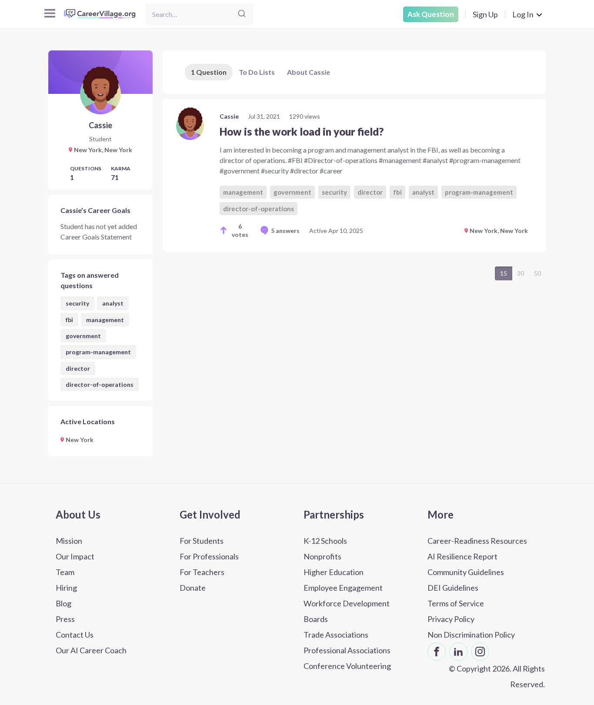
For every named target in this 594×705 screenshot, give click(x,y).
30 (520, 273)
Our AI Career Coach (91, 650)
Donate (193, 587)
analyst (112, 303)
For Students (202, 540)
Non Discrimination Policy (471, 634)
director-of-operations (99, 384)
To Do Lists (257, 72)
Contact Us (74, 634)
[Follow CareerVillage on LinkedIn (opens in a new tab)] (458, 651)
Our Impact (75, 556)
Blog (63, 603)
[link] (354, 175)
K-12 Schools (325, 540)
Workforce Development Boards (347, 611)
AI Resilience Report (462, 556)
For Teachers (202, 572)
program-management (98, 352)
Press (65, 619)
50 (537, 273)
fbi (69, 319)
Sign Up (485, 14)
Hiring (66, 587)
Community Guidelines (465, 572)
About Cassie (308, 72)
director (78, 368)
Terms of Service (455, 603)
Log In (523, 14)
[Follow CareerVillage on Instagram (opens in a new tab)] (480, 651)
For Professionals (209, 556)
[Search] (241, 14)
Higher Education (334, 572)
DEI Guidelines (452, 587)
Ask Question (430, 14)
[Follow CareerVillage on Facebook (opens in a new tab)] (436, 651)
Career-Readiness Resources (477, 540)
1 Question (209, 72)
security (77, 303)
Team (65, 572)
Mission (69, 540)
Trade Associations (336, 634)
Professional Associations (347, 650)
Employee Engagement (343, 587)
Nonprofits (322, 556)
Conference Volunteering (347, 666)
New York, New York (499, 230)
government (83, 335)
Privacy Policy (450, 619)
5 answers (285, 230)
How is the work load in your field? (302, 131)
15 (503, 273)
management (105, 319)
